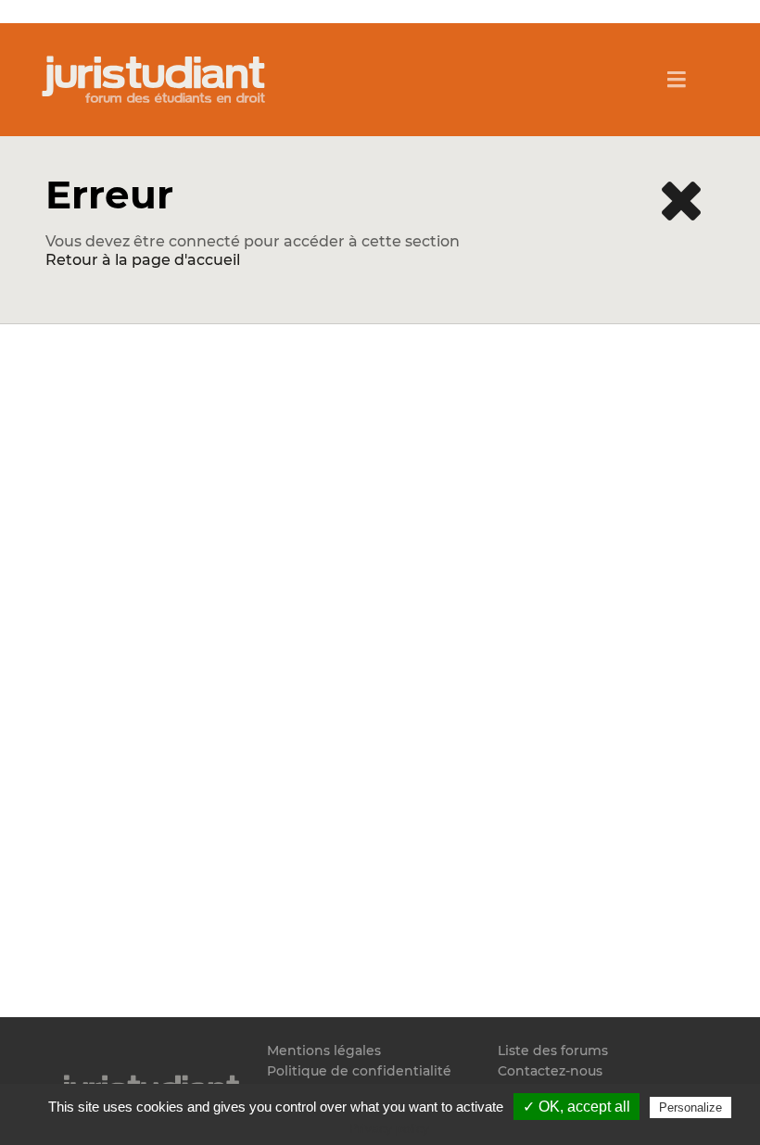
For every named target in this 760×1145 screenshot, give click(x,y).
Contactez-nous (550, 1071)
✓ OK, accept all (576, 1106)
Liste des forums (553, 1051)
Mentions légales (324, 1051)
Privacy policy (389, 1128)
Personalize (690, 1107)
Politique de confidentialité (359, 1071)
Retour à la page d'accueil (142, 260)
